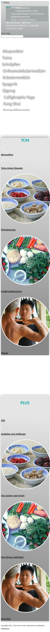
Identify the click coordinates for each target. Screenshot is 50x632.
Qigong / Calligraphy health (23, 20)
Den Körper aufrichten (12, 557)
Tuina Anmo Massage (12, 168)
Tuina (7, 58)
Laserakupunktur (23, 11)
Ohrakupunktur (23, 8)
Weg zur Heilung (13, 23)
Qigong (8, 91)
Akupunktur (12, 51)
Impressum (5, 629)
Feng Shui (6, 619)
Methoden (10, 7)
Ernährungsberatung (20, 17)
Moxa (35, 11)
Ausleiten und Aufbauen (13, 434)
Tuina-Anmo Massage (20, 14)
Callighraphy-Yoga (19, 97)
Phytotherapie (37, 14)
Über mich (26, 23)
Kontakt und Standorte (16, 25)
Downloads (34, 25)
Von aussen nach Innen (13, 496)
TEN (3, 420)
